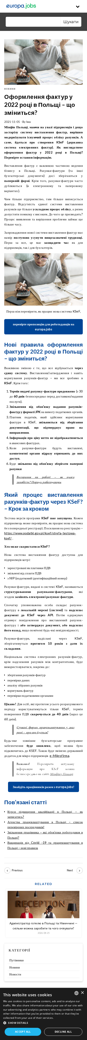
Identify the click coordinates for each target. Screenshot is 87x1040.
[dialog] (43, 1014)
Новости (15, 974)
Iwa (28, 121)
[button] (43, 1023)
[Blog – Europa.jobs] (21, 6)
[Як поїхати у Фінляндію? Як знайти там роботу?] (13, 870)
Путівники (16, 960)
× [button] (82, 992)
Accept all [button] (23, 1031)
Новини (10, 88)
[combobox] (76, 993)
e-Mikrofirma (59, 756)
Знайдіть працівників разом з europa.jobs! (43, 787)
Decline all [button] (63, 1031)
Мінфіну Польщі (61, 774)
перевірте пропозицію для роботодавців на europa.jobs (43, 326)
